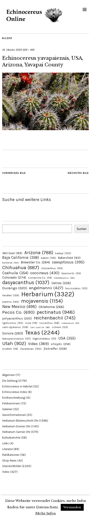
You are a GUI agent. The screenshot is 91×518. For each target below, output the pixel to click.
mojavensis (42, 301)
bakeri (48, 257)
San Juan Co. (40, 327)
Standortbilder (11, 466)
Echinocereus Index (14, 392)
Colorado (14, 277)
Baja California (20, 257)
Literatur (7, 449)
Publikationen (10, 454)
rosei (31, 323)
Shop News (9, 460)
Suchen (81, 229)
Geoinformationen (14, 415)
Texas (42, 332)
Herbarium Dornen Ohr (16, 426)
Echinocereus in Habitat (17, 386)
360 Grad (12, 253)
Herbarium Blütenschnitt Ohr (20, 420)
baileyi (63, 253)
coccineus (44, 272)
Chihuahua (20, 267)
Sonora (12, 333)
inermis (10, 301)
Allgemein (8, 375)
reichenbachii (55, 318)
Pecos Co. (18, 312)
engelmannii (46, 287)
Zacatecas (31, 348)
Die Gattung (9, 380)
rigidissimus (12, 323)
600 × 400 (28, 49)
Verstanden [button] (72, 507)
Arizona (38, 252)
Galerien (7, 409)
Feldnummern (11, 403)
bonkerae (10, 262)
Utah (14, 343)
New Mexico (19, 306)
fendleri (10, 295)
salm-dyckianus (15, 327)
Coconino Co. (71, 273)
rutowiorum (70, 323)
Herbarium (47, 294)
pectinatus (56, 312)
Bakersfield (69, 257)
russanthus (49, 323)
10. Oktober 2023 (12, 49)
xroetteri (10, 348)
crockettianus (64, 277)
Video (38, 344)
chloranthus (52, 268)
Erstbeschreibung (13, 397)
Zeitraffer (55, 349)
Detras (61, 283)
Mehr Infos (45, 513)
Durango (14, 288)
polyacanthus (17, 318)
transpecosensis (16, 338)
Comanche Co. (40, 277)
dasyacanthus (25, 282)
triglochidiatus (44, 338)
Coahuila (15, 273)
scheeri (60, 327)
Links (5, 443)
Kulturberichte (11, 437)
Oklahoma (51, 307)
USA (67, 338)
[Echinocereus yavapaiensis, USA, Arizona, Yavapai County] (45, 129)
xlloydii (60, 344)
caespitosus (68, 262)
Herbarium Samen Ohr (16, 432)
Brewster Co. (35, 262)
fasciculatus (76, 288)
